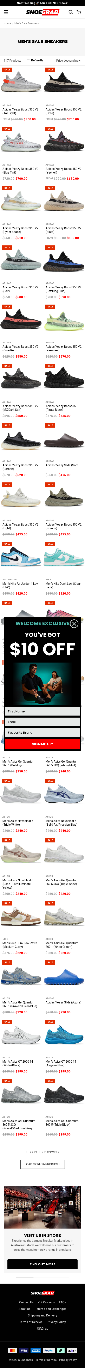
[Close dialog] (74, 623)
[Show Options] (76, 732)
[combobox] (41, 732)
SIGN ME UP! (42, 743)
